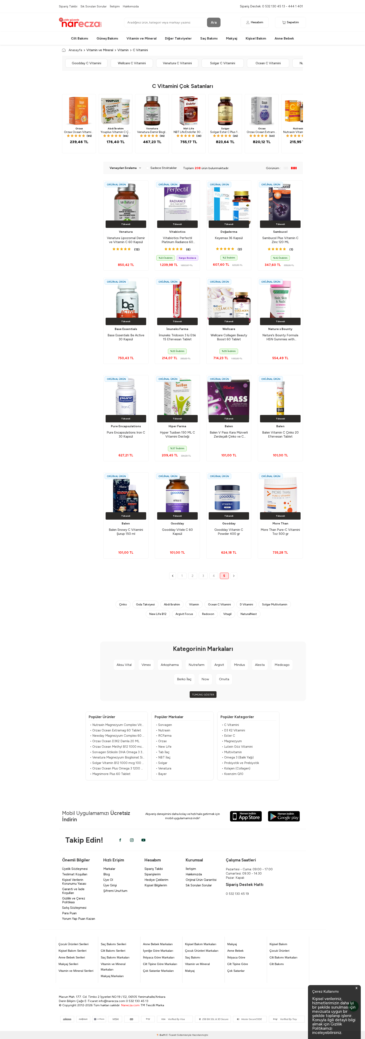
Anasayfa (75, 50)
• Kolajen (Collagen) (236, 768)
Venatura (152, 128)
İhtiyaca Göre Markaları (158, 957)
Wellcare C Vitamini (132, 63)
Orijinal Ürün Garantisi (201, 880)
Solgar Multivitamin (274, 604)
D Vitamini (246, 604)
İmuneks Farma (177, 329)
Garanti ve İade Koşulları (73, 891)
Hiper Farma (177, 426)
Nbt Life (188, 128)
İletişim (115, 6)
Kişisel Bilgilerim (155, 885)
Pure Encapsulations (126, 426)
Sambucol (280, 232)
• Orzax (161, 741)
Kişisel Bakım (256, 38)
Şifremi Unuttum (115, 891)
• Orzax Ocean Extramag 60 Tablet (115, 730)
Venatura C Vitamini (177, 63)
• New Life (164, 747)
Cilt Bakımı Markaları (283, 957)
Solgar (225, 128)
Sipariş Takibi (68, 6)
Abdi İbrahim (116, 128)
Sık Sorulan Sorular (93, 6)
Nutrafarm (196, 665)
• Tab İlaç (163, 752)
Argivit (219, 665)
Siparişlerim (152, 874)
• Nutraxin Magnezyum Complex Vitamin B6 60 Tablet (117, 725)
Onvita (224, 679)
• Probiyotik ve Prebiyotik (240, 763)
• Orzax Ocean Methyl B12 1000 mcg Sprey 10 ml (117, 747)
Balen (229, 426)
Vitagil (227, 614)
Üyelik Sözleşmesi (75, 869)
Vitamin (123, 50)
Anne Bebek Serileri (72, 957)
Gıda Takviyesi (145, 604)
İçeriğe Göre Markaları (158, 950)
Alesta (260, 665)
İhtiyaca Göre (236, 957)
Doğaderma (229, 232)
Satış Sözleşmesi (74, 908)
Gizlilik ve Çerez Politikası (73, 900)
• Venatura (163, 768)
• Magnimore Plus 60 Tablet (110, 774)
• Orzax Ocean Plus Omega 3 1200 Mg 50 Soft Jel (117, 768)
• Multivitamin (232, 752)
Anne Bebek (284, 38)
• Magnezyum (232, 741)
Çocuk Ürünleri (279, 950)
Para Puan (69, 913)
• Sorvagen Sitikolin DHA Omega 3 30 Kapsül (117, 752)
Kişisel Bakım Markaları (200, 944)
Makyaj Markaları (112, 976)
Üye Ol (108, 880)
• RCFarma (164, 736)
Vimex (146, 665)
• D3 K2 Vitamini (233, 730)
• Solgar (161, 763)
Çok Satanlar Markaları (158, 970)
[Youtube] (143, 840)
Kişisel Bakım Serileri (72, 950)
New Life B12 (157, 614)
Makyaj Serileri (68, 964)
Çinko (123, 604)
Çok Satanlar (236, 970)
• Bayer (161, 774)
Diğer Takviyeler (178, 38)
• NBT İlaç (163, 757)
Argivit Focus (184, 614)
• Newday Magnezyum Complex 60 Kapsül (117, 736)
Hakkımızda (131, 6)
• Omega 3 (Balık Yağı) (238, 757)
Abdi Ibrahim (172, 604)
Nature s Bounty (280, 329)
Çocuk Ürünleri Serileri (74, 944)
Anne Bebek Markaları (158, 944)
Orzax (79, 128)
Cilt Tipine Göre (237, 964)
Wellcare (228, 329)
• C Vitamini (230, 725)
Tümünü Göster (203, 694)
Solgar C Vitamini (222, 63)
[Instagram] (132, 840)
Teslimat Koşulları (74, 874)
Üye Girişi (110, 885)
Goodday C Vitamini (86, 63)
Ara (214, 22)
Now (205, 679)
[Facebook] (120, 840)
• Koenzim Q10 (232, 774)
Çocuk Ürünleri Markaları (201, 950)
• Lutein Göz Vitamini (237, 747)
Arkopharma (170, 665)
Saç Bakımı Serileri (113, 944)
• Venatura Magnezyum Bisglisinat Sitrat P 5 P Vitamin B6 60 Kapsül (117, 757)
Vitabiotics (177, 232)
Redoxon (208, 614)
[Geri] (172, 576)
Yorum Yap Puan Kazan (78, 919)
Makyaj (231, 38)
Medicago (282, 665)
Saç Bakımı (209, 38)
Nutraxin (298, 128)
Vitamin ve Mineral (142, 38)
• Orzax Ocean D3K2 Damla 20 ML (114, 741)
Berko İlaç (184, 679)
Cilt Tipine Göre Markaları (160, 964)
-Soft (161, 1035)
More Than (280, 523)
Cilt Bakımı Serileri (113, 950)
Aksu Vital (124, 665)
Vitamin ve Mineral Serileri (76, 970)
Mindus (239, 665)
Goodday (177, 523)
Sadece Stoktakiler (163, 168)
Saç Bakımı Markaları (115, 957)
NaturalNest (249, 614)
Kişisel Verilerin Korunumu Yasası (74, 882)
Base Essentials (126, 329)
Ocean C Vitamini (268, 63)
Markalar (109, 869)
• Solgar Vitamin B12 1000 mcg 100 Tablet (117, 763)
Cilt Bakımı (79, 38)
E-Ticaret (171, 1035)
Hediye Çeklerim (156, 880)
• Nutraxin (163, 730)
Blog (106, 874)
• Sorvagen (164, 725)
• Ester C (228, 736)
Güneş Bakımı (107, 38)
